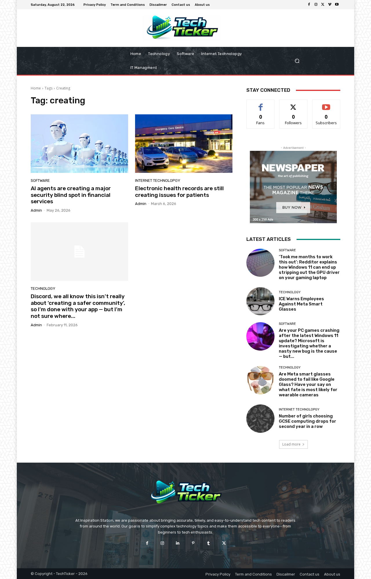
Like (260, 104)
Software (40, 180)
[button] (315, 61)
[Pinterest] (193, 543)
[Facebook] (308, 4)
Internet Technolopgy (157, 180)
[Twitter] (322, 4)
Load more (291, 444)
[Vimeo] (329, 4)
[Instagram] (315, 4)
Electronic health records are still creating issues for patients (179, 191)
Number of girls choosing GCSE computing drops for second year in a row (307, 421)
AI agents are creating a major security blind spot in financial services (71, 195)
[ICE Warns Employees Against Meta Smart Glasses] (260, 301)
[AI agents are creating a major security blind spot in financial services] (79, 143)
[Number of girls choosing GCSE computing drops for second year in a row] (260, 418)
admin (36, 210)
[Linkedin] (177, 543)
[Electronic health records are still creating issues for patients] (183, 143)
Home (36, 88)
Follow (293, 104)
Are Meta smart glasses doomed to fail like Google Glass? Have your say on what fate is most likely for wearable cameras (308, 384)
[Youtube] (336, 4)
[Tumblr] (208, 543)
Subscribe (326, 104)
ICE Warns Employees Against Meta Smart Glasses (301, 304)
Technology (43, 288)
